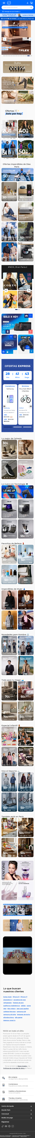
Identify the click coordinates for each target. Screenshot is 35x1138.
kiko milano (11, 1008)
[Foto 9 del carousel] (26, 55)
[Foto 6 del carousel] (19, 55)
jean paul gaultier (23, 1008)
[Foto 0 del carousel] (4, 55)
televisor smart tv (9, 1020)
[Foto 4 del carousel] (14, 55)
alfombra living (8, 1017)
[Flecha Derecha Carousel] (30, 406)
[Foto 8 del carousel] (23, 55)
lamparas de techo (23, 1014)
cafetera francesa (9, 1011)
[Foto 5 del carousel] (16, 55)
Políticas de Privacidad (5, 1136)
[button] (17, 11)
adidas (23, 1006)
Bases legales (22, 1066)
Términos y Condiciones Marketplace (20, 1135)
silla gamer (18, 1017)
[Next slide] (29, 290)
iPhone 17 (24, 997)
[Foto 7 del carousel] (21, 55)
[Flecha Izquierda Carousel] (4, 406)
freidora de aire (18, 1003)
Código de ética (15, 1136)
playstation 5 (7, 1000)
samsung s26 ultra (9, 1014)
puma (29, 1006)
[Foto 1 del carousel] (7, 55)
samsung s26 (21, 1011)
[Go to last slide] (6, 290)
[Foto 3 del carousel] (11, 55)
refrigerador (7, 1003)
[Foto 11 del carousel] (31, 55)
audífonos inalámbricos (11, 1006)
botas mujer (7, 997)
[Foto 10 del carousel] (28, 55)
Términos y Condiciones (5, 1135)
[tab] (16, 309)
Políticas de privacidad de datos (14, 1068)
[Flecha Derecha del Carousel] (30, 39)
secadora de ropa (19, 1000)
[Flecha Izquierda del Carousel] (4, 39)
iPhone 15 (16, 997)
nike (4, 1008)
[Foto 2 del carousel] (9, 55)
